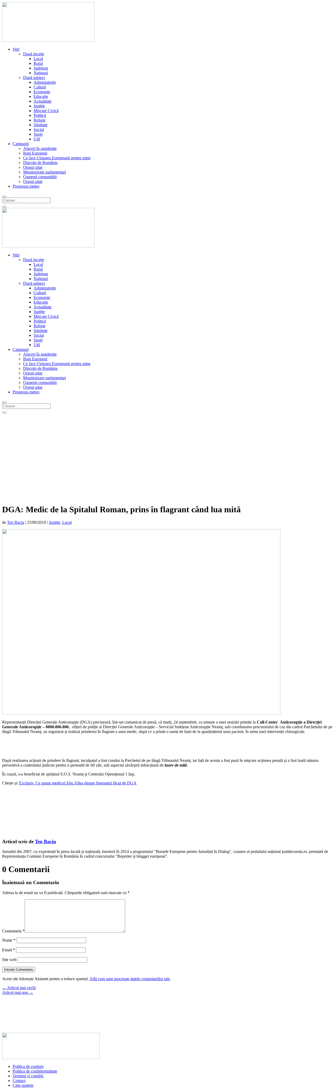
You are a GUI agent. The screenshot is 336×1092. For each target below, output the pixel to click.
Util (37, 139)
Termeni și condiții (28, 1076)
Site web (9, 959)
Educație (41, 96)
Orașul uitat (32, 167)
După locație (33, 54)
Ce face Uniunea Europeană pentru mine (57, 158)
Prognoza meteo (26, 186)
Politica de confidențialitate (35, 1071)
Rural (38, 63)
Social (39, 129)
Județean (41, 68)
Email (8, 950)
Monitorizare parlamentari (44, 172)
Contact (19, 1080)
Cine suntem (23, 1085)
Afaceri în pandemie (40, 148)
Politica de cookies (28, 1066)
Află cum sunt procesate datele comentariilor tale (130, 979)
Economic (42, 91)
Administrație (45, 82)
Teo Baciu (15, 522)
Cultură (40, 87)
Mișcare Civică (46, 110)
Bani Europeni (35, 153)
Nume (8, 940)
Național (41, 73)
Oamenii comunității (40, 177)
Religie (39, 120)
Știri (16, 49)
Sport (38, 134)
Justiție (39, 106)
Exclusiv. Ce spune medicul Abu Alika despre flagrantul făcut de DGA (77, 783)
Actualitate (42, 101)
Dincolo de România (40, 162)
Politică (40, 115)
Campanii (21, 143)
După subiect (34, 77)
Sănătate (41, 125)
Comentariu (13, 931)
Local (38, 58)
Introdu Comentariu (18, 970)
